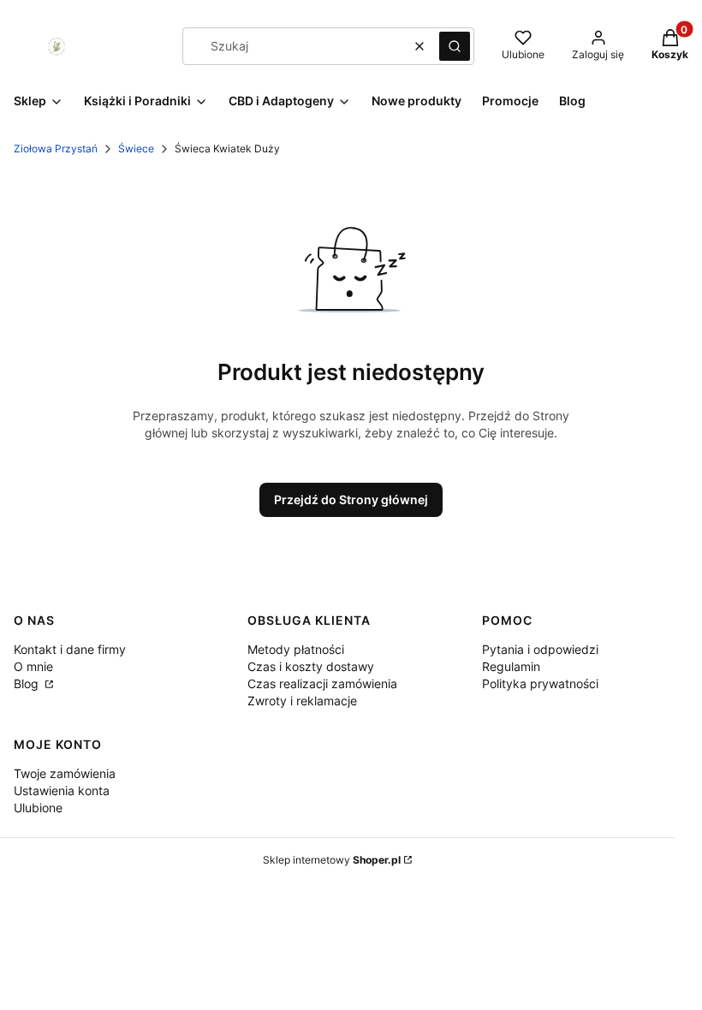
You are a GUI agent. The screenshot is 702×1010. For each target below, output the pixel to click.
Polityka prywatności (540, 683)
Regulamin (511, 666)
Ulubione (38, 807)
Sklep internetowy (332, 859)
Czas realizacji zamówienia (322, 683)
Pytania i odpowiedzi (540, 649)
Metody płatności (295, 649)
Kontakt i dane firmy (70, 649)
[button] (454, 46)
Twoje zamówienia (65, 773)
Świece (136, 148)
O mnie (33, 666)
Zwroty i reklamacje (302, 700)
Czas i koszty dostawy (310, 666)
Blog (28, 683)
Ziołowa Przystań (56, 148)
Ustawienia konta (62, 790)
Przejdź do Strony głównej (351, 499)
